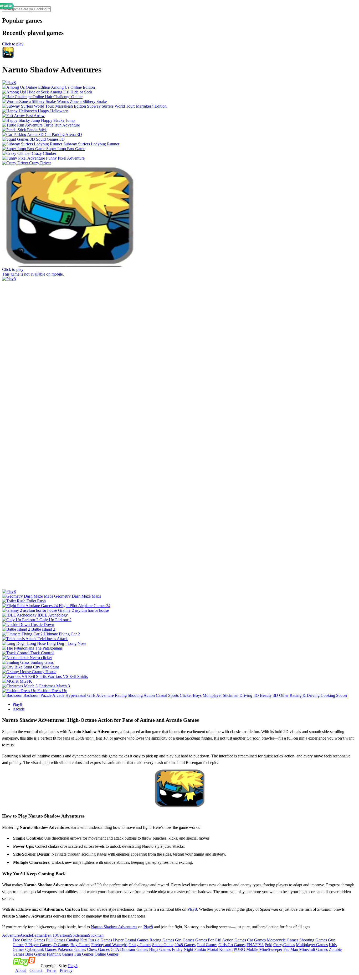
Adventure (11, 935)
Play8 (17, 704)
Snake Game (162, 944)
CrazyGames (284, 944)
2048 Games (185, 944)
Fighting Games (60, 954)
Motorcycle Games (282, 940)
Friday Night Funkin (189, 949)
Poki (268, 944)
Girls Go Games (231, 944)
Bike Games (35, 954)
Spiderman (79, 935)
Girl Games (184, 940)
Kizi (83, 940)
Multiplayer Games (312, 944)
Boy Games (80, 944)
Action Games (234, 940)
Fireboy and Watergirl (109, 944)
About (20, 970)
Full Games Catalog (62, 940)
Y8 (261, 944)
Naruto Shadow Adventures (114, 927)
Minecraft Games (313, 949)
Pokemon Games (72, 949)
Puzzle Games (100, 940)
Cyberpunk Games (41, 949)
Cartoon (63, 935)
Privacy (66, 970)
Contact (35, 970)
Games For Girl (208, 940)
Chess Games (98, 949)
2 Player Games (38, 944)
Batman (38, 935)
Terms (51, 970)
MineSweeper (270, 949)
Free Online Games (29, 940)
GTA (115, 949)
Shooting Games (313, 940)
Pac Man (290, 949)
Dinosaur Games (134, 949)
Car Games (256, 940)
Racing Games (162, 940)
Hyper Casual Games (130, 940)
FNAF (252, 944)
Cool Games (207, 944)
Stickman (96, 935)
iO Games (61, 944)
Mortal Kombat (220, 949)
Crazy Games (140, 944)
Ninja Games (160, 949)
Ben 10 (51, 935)
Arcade (19, 709)
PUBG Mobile (246, 949)
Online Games (107, 954)
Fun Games (84, 954)
